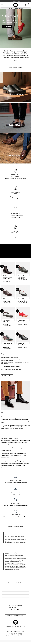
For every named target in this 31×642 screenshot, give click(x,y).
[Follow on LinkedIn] (21, 634)
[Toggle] (3, 593)
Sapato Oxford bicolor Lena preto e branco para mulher (23, 300)
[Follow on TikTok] (14, 634)
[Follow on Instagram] (12, 634)
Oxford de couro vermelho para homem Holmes (7, 300)
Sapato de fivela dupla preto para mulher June (22, 277)
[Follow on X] (16, 634)
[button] (2, 5)
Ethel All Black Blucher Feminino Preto (22, 345)
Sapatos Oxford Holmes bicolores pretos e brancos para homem (7, 322)
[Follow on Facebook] (10, 634)
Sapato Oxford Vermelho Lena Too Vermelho (22, 322)
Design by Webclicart (21, 635)
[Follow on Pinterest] (19, 634)
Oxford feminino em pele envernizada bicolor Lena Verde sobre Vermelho (7, 345)
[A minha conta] (25, 4)
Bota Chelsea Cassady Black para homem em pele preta (7, 277)
